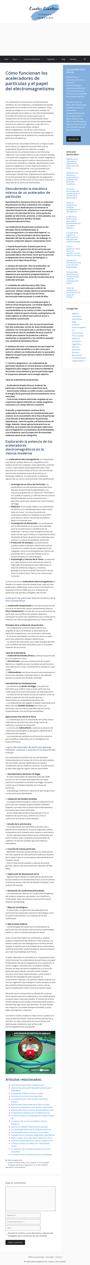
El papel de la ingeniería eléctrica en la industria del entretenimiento (73, 237)
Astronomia (77, 319)
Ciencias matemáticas (32, 59)
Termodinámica (79, 358)
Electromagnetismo (15, 1160)
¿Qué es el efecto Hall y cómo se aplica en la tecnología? (28, 1163)
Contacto (73, 59)
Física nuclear (78, 335)
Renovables (77, 355)
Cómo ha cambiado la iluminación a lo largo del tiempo (73, 292)
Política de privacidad (36, 1257)
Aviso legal (50, 1257)
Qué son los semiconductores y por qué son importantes (73, 263)
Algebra (75, 313)
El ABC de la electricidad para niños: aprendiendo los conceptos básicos (73, 222)
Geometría (76, 341)
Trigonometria (78, 360)
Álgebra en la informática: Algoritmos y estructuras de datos (72, 163)
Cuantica (76, 324)
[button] (85, 59)
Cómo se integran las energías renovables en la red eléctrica (73, 207)
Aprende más (73, 139)
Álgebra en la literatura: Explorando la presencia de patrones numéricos (72, 178)
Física (15, 59)
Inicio (6, 59)
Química (75, 352)
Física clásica (77, 333)
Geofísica (76, 338)
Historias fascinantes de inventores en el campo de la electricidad (73, 193)
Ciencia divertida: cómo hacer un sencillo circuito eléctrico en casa (73, 251)
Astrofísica (76, 316)
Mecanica (76, 349)
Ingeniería (51, 59)
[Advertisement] (45, 39)
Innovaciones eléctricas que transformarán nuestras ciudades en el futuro (72, 277)
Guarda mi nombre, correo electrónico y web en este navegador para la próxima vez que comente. (30, 1234)
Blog (63, 59)
